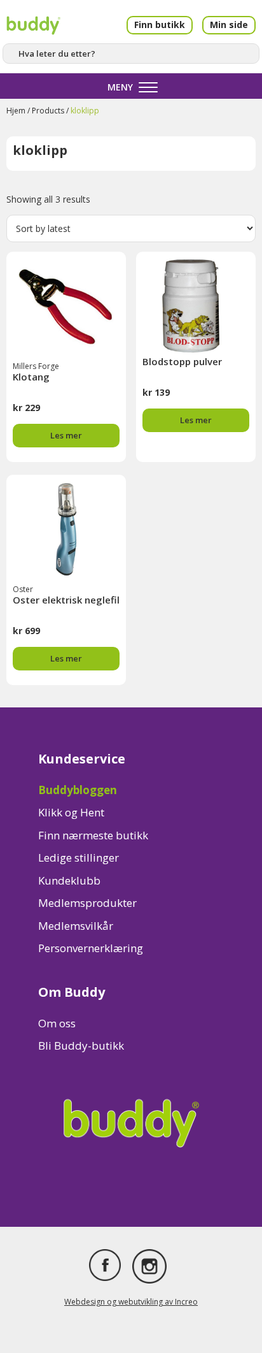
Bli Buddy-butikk (81, 1045)
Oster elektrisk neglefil (66, 599)
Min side (229, 24)
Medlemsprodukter (87, 902)
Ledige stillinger (78, 857)
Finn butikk (159, 24)
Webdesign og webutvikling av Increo (131, 1301)
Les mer (66, 435)
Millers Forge (36, 366)
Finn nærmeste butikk (93, 835)
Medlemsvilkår (75, 925)
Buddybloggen (77, 790)
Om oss (57, 1023)
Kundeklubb (69, 880)
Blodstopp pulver (182, 361)
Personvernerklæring (90, 948)
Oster (23, 589)
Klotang (31, 376)
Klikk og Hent (71, 812)
